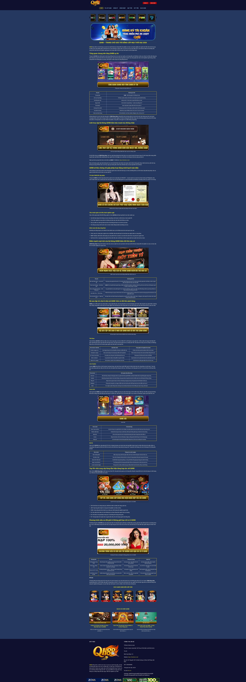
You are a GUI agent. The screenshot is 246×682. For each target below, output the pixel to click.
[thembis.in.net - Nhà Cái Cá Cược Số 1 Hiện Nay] (95, 3)
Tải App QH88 (108, 8)
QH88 (90, 664)
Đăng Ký (115, 8)
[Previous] (89, 623)
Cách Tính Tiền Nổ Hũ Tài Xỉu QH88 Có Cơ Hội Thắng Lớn (123, 626)
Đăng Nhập (123, 8)
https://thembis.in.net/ (133, 657)
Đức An (129, 670)
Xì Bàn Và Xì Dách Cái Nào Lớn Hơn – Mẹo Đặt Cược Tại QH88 (100, 626)
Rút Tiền (136, 8)
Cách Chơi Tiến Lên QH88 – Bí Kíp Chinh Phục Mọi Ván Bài (146, 626)
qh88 (101, 8)
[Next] (157, 623)
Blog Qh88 (143, 8)
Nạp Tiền (129, 8)
